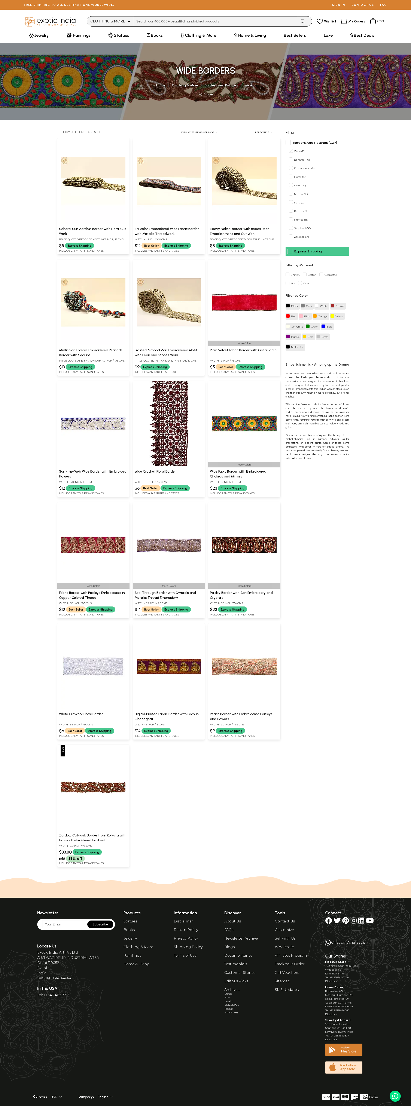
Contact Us (285, 921)
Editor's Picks (236, 981)
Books (129, 930)
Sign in (338, 4)
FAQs (228, 930)
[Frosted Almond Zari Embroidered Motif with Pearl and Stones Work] (169, 344)
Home (160, 85)
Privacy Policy (186, 938)
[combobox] (216, 21)
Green (314, 326)
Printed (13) (301, 219)
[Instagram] (354, 922)
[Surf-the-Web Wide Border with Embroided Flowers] (93, 465)
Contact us (362, 4)
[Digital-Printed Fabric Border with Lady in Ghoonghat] (169, 708)
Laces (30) (300, 185)
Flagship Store (335, 962)
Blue (329, 326)
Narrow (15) (301, 194)
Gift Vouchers (287, 973)
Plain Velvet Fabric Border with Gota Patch (243, 350)
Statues (130, 921)
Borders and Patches (221, 85)
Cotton (312, 275)
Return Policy (186, 930)
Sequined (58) (302, 228)
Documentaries (238, 955)
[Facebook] (328, 922)
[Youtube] (370, 922)
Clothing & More (185, 85)
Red (293, 316)
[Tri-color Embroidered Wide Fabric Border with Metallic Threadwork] (169, 222)
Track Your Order (290, 964)
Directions (331, 981)
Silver (325, 337)
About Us (232, 921)
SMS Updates (287, 990)
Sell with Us (285, 938)
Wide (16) (299, 151)
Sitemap (282, 981)
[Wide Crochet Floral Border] (169, 465)
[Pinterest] (345, 922)
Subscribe (100, 924)
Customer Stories (239, 973)
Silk (293, 283)
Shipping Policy (188, 947)
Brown (340, 306)
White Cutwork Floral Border (81, 714)
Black (294, 306)
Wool (306, 283)
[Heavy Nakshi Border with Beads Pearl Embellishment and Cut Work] (244, 222)
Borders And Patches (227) (314, 143)
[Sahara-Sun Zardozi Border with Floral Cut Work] (93, 222)
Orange (322, 316)
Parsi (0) (299, 202)
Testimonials (235, 964)
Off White (297, 326)
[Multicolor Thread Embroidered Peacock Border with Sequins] (93, 344)
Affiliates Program (291, 955)
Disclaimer (183, 921)
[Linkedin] (361, 922)
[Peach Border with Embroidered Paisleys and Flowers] (244, 708)
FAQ (383, 4)
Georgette (331, 275)
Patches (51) (301, 211)
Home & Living (137, 964)
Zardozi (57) (301, 237)
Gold (310, 337)
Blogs (229, 947)
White (324, 306)
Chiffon (295, 275)
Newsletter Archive (241, 938)
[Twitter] (337, 922)
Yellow (339, 316)
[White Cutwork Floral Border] (93, 708)
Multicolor (297, 347)
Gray (309, 306)
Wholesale (284, 947)
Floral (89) (300, 177)
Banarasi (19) (302, 160)
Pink (307, 316)
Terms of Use (185, 955)
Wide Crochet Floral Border (155, 471)
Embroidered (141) (305, 168)
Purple (295, 337)
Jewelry (130, 938)
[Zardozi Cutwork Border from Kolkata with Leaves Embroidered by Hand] (93, 829)
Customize (284, 930)
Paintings (132, 955)
